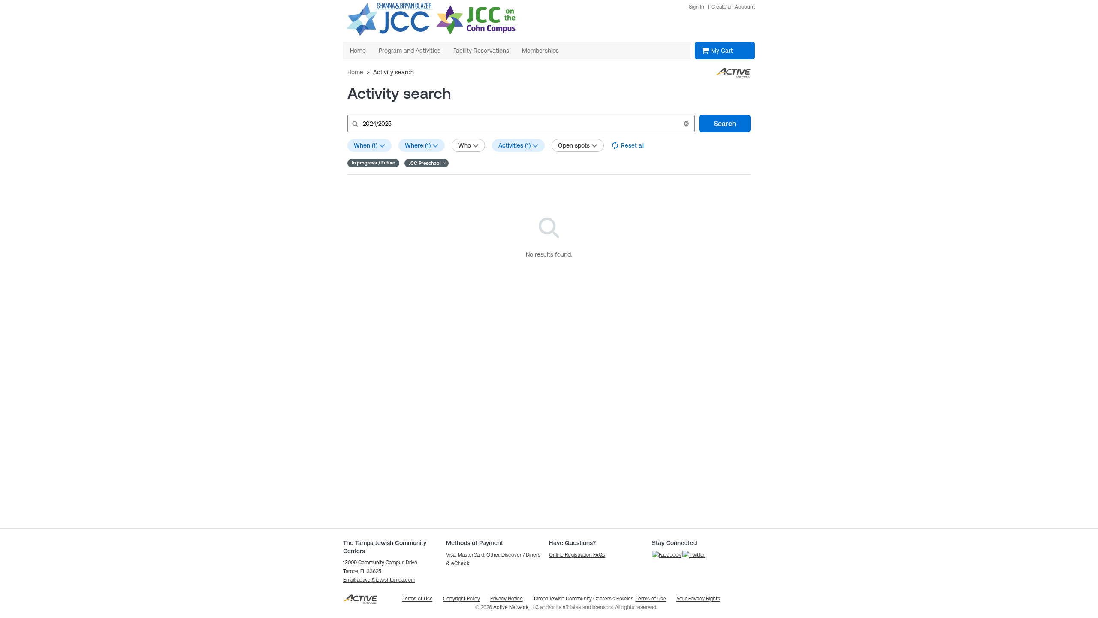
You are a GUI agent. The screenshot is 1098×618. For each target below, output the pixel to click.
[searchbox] (520, 123)
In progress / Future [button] (373, 162)
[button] (686, 124)
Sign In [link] (696, 7)
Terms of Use (651, 599)
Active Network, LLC (516, 607)
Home (355, 72)
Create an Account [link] (733, 7)
